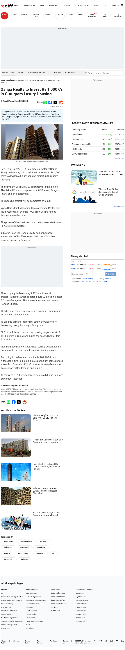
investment (24, 547)
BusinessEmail (84, 6)
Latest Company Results (9, 625)
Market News (8, 73)
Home (15, 6)
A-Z (2, 593)
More (113, 6)
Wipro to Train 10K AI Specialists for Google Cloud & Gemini (108, 192)
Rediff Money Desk (10, 101)
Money (67, 6)
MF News (54, 607)
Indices (14, 15)
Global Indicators (81, 604)
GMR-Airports (77, 139)
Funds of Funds (31, 611)
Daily (9, 597)
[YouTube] (117, 642)
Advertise (16, 641)
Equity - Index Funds (58, 593)
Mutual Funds (36, 16)
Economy (56, 73)
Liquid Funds (30, 618)
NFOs (28, 625)
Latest (21, 73)
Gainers (60, 15)
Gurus (97, 6)
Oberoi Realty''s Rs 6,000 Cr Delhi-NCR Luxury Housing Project (45, 417)
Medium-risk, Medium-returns (36, 600)
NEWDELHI (23, 101)
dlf (53, 553)
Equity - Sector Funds (58, 597)
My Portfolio (105, 16)
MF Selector (30, 628)
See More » (119, 206)
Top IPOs (8, 607)
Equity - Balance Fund (58, 600)
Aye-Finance (77, 134)
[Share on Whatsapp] (45, 102)
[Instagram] (111, 642)
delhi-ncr (24, 559)
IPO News (13, 611)
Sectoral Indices (81, 614)
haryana (7, 553)
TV (105, 6)
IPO (80, 73)
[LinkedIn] (122, 642)
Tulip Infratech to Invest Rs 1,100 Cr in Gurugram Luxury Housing (46, 466)
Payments (27, 6)
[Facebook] (106, 642)
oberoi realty (8, 559)
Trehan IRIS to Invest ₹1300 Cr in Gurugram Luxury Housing (48, 440)
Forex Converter (81, 607)
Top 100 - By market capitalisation (12, 621)
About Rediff (3, 642)
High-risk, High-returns (33, 597)
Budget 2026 (55, 611)
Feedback (53, 641)
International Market (38, 73)
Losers (70, 15)
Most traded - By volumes (9, 618)
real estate (8, 547)
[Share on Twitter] (55, 102)
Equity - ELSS (55, 590)
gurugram (44, 541)
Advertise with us (81, 621)
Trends (80, 15)
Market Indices (81, 611)
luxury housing (26, 541)
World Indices (80, 618)
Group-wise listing (7, 604)
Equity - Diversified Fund (59, 604)
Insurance (48, 15)
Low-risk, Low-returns (33, 604)
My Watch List (80, 597)
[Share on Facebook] (50, 102)
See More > (119, 158)
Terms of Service (40, 642)
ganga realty (8, 541)
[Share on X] (100, 642)
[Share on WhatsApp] (95, 642)
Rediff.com (84, 641)
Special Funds (31, 614)
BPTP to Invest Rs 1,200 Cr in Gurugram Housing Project (46, 513)
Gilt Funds (29, 607)
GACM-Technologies (80, 154)
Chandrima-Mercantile (81, 144)
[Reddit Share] (60, 102)
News (51, 6)
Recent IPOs (5, 611)
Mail (42, 6)
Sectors (24, 15)
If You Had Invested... (83, 600)
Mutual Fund (70, 73)
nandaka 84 (41, 547)
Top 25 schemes (31, 593)
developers (40, 553)
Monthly (20, 597)
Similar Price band (7, 614)
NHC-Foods (77, 149)
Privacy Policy (27, 642)
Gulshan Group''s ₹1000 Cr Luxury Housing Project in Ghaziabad (45, 490)
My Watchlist (117, 16)
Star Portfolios (92, 16)
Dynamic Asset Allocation (34, 621)
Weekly (13, 597)
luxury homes (23, 553)
